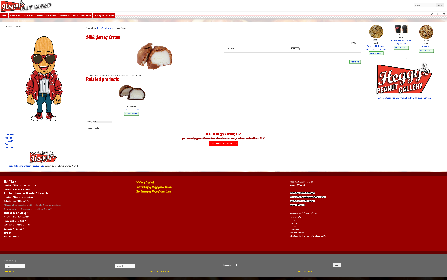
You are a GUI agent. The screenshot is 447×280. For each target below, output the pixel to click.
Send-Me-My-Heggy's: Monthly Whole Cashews (403, 46)
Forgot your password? (306, 271)
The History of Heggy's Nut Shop (153, 191)
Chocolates (15, 15)
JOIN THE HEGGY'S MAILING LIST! (223, 143)
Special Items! (9, 134)
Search (416, 1)
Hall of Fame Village (104, 15)
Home (4, 15)
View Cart (8, 144)
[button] (406, 58)
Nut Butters (51, 15)
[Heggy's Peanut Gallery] (404, 78)
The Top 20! (8, 140)
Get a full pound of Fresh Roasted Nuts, (26, 166)
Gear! (75, 15)
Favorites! (64, 15)
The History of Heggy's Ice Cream (154, 187)
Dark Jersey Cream (131, 110)
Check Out (9, 147)
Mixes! (40, 15)
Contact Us (86, 15)
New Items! (7, 137)
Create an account (12, 271)
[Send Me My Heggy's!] (43, 157)
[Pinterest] (444, 14)
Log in (337, 265)
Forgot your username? (160, 271)
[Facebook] (437, 14)
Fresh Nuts (28, 15)
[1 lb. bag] (154, 57)
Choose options (404, 50)
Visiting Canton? (145, 182)
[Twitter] (431, 14)
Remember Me (229, 265)
